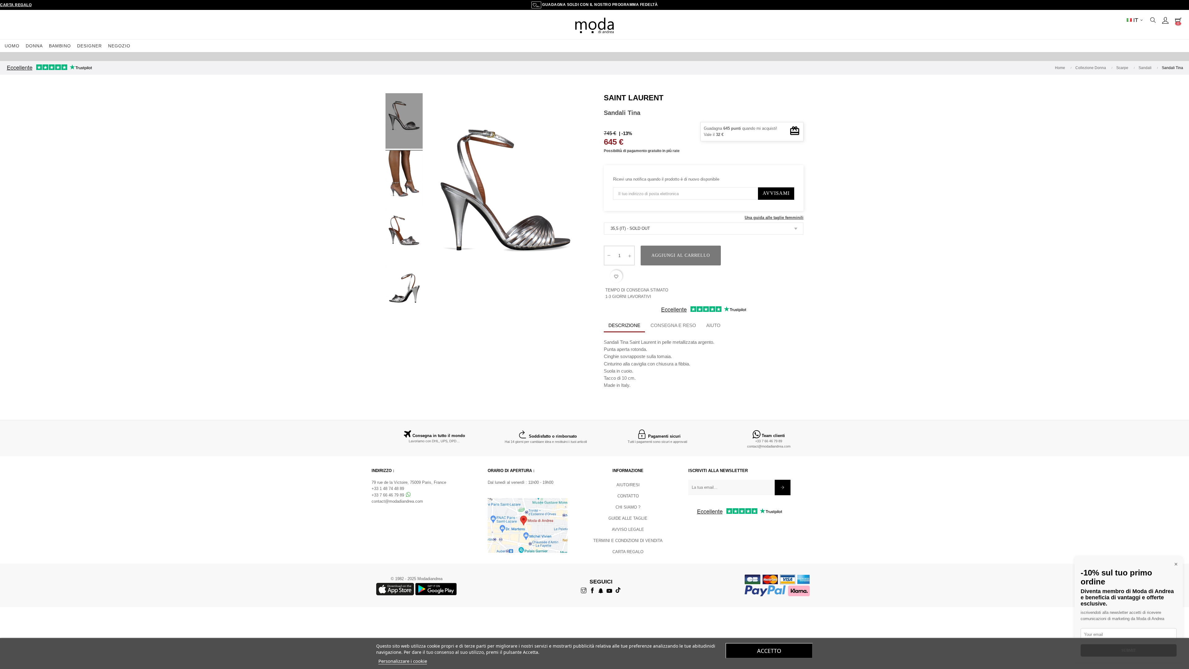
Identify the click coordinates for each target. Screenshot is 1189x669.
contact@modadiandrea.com (768, 446)
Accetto (769, 650)
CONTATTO (628, 496)
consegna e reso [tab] (673, 325)
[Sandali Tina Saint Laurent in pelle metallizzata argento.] (404, 122)
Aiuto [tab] (713, 325)
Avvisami (776, 193)
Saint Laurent (634, 98)
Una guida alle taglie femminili (774, 217)
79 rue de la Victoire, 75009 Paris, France (409, 482)
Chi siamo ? (628, 507)
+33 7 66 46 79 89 (768, 441)
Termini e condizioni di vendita (628, 540)
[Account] (1165, 20)
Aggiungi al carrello (680, 255)
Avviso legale (628, 529)
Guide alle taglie (627, 518)
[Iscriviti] (782, 487)
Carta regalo (16, 5)
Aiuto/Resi (628, 485)
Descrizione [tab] (624, 325)
